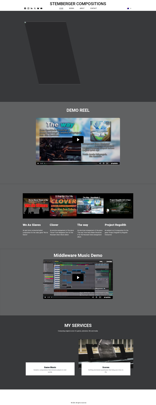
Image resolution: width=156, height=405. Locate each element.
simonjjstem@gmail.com (31, 400)
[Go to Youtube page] (41, 8)
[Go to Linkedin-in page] (32, 8)
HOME (61, 8)
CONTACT (93, 8)
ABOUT (82, 8)
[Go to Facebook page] (25, 8)
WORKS (71, 8)
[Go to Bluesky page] (38, 8)
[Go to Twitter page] (35, 8)
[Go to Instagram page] (29, 8)
